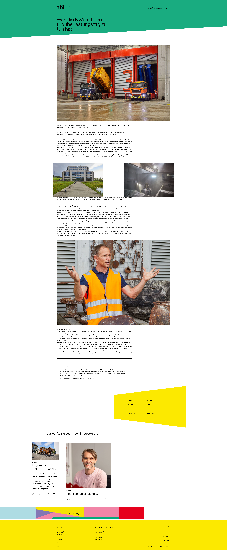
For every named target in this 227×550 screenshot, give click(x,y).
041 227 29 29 (60, 537)
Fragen (167, 536)
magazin (59, 16)
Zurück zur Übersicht (72, 513)
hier (93, 378)
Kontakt (166, 540)
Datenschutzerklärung (150, 546)
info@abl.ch (59, 539)
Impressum (157, 546)
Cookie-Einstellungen (165, 546)
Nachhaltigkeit (36, 493)
